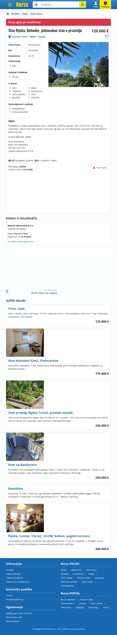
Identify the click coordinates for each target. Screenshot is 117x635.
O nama (9, 570)
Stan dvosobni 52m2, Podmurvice (33, 361)
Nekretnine (15, 13)
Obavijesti (99, 577)
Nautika (64, 573)
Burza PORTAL (70, 593)
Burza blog (93, 607)
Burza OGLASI (70, 564)
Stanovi (25, 13)
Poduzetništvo (67, 603)
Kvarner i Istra (19, 36)
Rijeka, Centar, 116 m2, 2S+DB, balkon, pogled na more (49, 536)
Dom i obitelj (66, 577)
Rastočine (15, 488)
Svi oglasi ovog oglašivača (21, 241)
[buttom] (107, 36)
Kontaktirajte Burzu (15, 599)
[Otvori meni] (10, 4)
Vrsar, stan (16, 308)
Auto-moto (91, 570)
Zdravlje (82, 603)
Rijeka (33, 36)
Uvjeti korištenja (13, 573)
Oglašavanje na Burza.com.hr (19, 613)
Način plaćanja (12, 621)
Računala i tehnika (69, 581)
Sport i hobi (87, 581)
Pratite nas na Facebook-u (18, 581)
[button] (96, 4)
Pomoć (9, 595)
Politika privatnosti (14, 577)
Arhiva (106, 607)
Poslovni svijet (83, 577)
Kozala (41, 36)
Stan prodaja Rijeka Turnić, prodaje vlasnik (40, 413)
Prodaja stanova (36, 13)
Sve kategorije (67, 585)
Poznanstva (78, 573)
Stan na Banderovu (22, 465)
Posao (63, 570)
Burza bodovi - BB (14, 617)
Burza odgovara (68, 599)
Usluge (91, 573)
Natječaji (80, 607)
